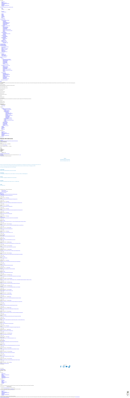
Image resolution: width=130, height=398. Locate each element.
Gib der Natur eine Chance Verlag (6, 33)
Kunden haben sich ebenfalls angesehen (4, 363)
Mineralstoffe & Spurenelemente (6, 22)
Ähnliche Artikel (2, 194)
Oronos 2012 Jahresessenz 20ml (8, 213)
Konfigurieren (7, 397)
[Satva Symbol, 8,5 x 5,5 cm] (3, 232)
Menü (2, 8)
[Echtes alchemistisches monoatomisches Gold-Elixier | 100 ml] (7, 312)
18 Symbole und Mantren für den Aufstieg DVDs (17, 301)
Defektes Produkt (3, 373)
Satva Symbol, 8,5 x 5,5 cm (10, 232)
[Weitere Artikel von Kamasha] (1, 140)
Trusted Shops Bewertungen (6, 153)
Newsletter (3, 380)
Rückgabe (3, 375)
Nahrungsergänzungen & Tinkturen (5, 20)
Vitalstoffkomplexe (5, 24)
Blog (2, 128)
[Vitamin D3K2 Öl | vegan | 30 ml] (4, 239)
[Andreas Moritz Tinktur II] (3, 294)
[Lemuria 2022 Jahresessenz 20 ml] (2, 195)
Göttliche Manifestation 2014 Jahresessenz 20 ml (17, 202)
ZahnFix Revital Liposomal (10, 272)
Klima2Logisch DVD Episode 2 (11, 352)
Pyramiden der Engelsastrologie (6, 76)
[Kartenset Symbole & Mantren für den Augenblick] (6, 254)
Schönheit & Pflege (5, 38)
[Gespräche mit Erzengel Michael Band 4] (5, 341)
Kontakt (2, 2)
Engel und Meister (5, 77)
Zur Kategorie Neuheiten (3, 44)
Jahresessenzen (4, 73)
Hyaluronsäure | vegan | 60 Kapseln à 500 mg (15, 243)
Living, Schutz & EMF (5, 42)
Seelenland (4, 75)
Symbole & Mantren (5, 28)
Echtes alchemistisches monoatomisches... (18, 312)
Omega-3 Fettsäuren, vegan (10, 290)
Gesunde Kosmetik (5, 62)
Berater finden (3, 1)
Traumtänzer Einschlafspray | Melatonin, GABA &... (26, 279)
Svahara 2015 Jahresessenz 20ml (8, 206)
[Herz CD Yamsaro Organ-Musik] (4, 268)
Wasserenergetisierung (5, 36)
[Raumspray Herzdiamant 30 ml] (3, 330)
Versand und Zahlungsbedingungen (5, 3)
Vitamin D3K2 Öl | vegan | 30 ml (11, 239)
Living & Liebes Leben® (4, 41)
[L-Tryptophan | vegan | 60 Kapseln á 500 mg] (5, 250)
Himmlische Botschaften (5, 27)
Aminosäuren (4, 21)
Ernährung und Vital (4, 35)
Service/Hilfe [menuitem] (4, 3)
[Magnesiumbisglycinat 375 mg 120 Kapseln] (5, 345)
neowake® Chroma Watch (4, 49)
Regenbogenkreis (3, 50)
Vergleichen (2, 150)
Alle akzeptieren (4, 397)
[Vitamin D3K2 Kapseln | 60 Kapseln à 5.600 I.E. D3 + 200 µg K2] (7, 221)
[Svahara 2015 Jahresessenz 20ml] (2, 206)
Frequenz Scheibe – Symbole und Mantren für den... (19, 319)
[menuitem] (66, 1)
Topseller (3, 126)
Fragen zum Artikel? (4, 190)
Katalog (2, 381)
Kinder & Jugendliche (4, 40)
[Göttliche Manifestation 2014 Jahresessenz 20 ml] (6, 202)
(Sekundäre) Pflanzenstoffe (6, 23)
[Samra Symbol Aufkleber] (3, 334)
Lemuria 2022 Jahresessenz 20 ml (8, 195)
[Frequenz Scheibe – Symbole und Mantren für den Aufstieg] (7, 319)
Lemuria (4, 69)
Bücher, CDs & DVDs (4, 32)
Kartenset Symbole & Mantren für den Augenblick (17, 254)
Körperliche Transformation (6, 78)
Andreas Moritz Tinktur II (9, 294)
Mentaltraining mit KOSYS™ (5, 48)
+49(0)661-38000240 (2, 369)
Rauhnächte (4, 71)
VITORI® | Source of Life (4, 51)
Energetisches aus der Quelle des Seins (6, 25)
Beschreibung (1, 153)
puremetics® (4, 39)
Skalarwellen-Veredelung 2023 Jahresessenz (15, 283)
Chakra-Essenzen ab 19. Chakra (6, 74)
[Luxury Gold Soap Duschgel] (3, 323)
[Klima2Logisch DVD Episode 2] (4, 352)
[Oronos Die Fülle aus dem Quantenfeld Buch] (5, 261)
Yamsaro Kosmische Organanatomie (7, 29)
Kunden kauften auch (2, 217)
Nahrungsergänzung (4, 54)
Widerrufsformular (4, 376)
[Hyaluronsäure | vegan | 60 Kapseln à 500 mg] (5, 243)
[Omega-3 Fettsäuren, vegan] (3, 290)
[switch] (127, 395)
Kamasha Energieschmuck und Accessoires (7, 30)
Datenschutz (3, 4)
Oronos (4, 26)
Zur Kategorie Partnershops (3, 45)
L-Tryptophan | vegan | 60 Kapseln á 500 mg (15, 250)
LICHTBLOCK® (4, 47)
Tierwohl (4, 63)
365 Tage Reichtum (4, 37)
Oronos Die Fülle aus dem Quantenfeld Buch (15, 261)
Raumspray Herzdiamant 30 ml (9, 330)
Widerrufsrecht (3, 393)
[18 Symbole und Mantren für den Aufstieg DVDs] (6, 301)
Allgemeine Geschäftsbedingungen (5, 5)
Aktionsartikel (3, 127)
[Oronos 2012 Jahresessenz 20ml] (2, 213)
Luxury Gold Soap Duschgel (10, 323)
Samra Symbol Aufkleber (9, 334)
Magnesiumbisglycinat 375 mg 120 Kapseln (15, 345)
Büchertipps (4, 34)
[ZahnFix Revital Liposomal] (3, 272)
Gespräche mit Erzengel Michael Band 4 (14, 341)
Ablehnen (1, 397)
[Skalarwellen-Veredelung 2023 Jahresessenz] (5, 283)
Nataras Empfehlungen (5, 66)
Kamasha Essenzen (6, 111)
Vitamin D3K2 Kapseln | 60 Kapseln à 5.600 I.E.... (20, 221)
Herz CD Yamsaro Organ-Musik (11, 268)
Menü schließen (3, 105)
